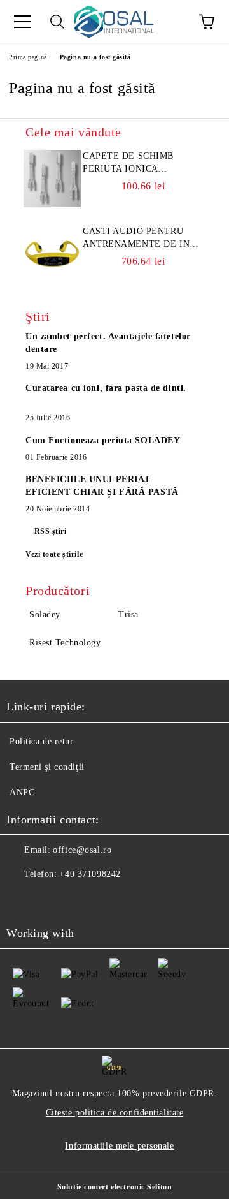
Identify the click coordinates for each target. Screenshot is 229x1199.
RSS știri (50, 531)
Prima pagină (28, 57)
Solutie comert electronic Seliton (114, 1186)
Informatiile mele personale (119, 1146)
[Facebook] (23, 900)
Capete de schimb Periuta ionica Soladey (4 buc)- (128, 163)
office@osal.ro (82, 850)
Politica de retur (42, 741)
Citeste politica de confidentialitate (115, 1112)
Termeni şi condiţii (47, 767)
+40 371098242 (89, 874)
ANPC (22, 792)
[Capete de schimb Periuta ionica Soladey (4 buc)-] (52, 178)
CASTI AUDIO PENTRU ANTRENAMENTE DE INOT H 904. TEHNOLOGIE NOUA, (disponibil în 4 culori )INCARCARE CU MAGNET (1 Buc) (142, 238)
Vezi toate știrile (54, 554)
